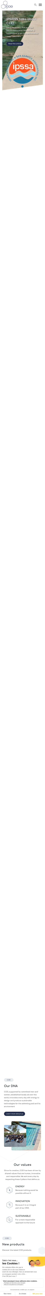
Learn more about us (14, 1114)
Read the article (14, 44)
